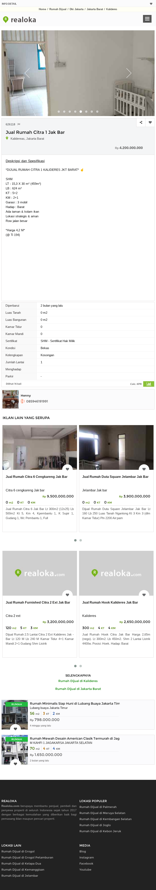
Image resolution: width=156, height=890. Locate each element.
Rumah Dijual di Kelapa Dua (21, 863)
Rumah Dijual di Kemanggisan (22, 869)
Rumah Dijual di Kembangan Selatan (105, 819)
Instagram (86, 857)
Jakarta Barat (95, 9)
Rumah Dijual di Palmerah (98, 807)
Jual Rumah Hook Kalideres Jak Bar (110, 602)
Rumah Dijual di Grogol (18, 851)
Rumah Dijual (57, 9)
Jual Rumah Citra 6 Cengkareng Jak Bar (36, 476)
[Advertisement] (78, 267)
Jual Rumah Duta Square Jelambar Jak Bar (115, 476)
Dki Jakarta (76, 9)
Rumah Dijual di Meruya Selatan (102, 813)
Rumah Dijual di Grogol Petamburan (27, 857)
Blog (82, 851)
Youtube (85, 869)
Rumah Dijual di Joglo (95, 825)
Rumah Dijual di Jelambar (19, 875)
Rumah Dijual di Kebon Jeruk (100, 831)
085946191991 (37, 401)
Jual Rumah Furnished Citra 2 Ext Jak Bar (38, 602)
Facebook (86, 863)
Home (42, 9)
